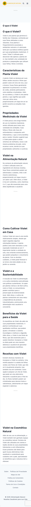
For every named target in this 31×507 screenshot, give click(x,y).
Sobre (6, 471)
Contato (15, 487)
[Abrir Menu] (27, 3)
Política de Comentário (15, 478)
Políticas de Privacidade (18, 471)
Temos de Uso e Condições (15, 484)
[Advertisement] (15, 16)
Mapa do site (15, 475)
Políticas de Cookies (15, 481)
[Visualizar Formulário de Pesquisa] (23, 3)
